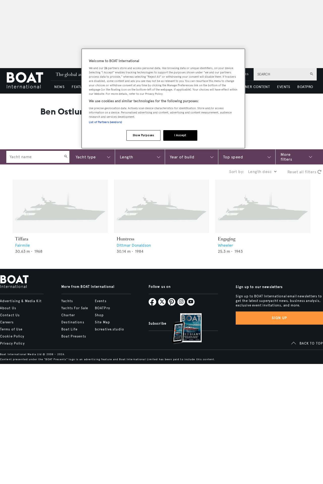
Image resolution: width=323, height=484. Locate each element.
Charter (68, 315)
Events (100, 301)
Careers (7, 322)
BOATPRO (305, 87)
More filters (286, 157)
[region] (163, 98)
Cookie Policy (12, 336)
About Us (8, 308)
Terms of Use (11, 329)
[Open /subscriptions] (183, 329)
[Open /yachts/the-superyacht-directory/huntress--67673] (161, 206)
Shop (99, 315)
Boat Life (69, 329)
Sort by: (236, 171)
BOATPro (102, 308)
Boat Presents (73, 336)
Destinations (72, 322)
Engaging (226, 239)
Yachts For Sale (74, 308)
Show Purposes (143, 135)
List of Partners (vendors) (105, 122)
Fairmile (22, 245)
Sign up (279, 318)
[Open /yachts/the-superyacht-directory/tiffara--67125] (60, 206)
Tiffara (21, 239)
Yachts (67, 301)
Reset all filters (302, 171)
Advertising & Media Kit (21, 301)
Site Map (102, 322)
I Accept (180, 135)
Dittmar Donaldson (134, 245)
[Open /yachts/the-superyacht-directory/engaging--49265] (262, 206)
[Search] (65, 157)
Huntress (125, 239)
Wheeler (225, 245)
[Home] (28, 81)
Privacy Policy (12, 343)
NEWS (59, 87)
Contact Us (10, 315)
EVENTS (283, 87)
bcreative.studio (109, 329)
